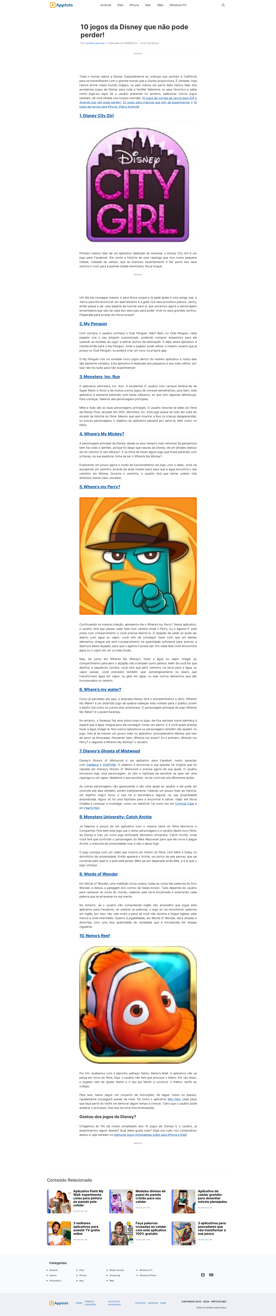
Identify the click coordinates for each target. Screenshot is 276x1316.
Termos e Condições (90, 1303)
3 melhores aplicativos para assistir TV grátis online (86, 1228)
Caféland (92, 764)
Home (163, 1303)
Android (105, 5)
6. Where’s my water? (100, 689)
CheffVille (109, 764)
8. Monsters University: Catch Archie (115, 816)
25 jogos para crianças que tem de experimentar (156, 102)
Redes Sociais (116, 1270)
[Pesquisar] (223, 5)
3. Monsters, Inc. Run (99, 376)
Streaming (114, 1275)
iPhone (134, 5)
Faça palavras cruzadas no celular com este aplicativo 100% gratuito (151, 1228)
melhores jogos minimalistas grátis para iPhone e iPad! (150, 1134)
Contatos (140, 1303)
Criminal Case (184, 803)
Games (53, 1275)
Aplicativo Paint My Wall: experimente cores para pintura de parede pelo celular (88, 1198)
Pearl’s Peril (91, 808)
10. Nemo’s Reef (94, 935)
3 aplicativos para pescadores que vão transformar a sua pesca (212, 1228)
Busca (193, 5)
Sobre (79, 1303)
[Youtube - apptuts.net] (211, 1275)
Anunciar (153, 1303)
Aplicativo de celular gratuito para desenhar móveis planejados (212, 1196)
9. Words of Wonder (98, 874)
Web (160, 5)
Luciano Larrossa (94, 43)
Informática (55, 1280)
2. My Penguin (93, 323)
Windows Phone (147, 1275)
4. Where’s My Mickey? (101, 433)
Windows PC (178, 5)
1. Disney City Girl (96, 115)
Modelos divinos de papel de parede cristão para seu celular (151, 1196)
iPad (120, 5)
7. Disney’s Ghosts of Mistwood (109, 751)
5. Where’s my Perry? (99, 486)
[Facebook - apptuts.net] (203, 1275)
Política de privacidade (114, 1303)
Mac (148, 5)
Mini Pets (174, 1099)
